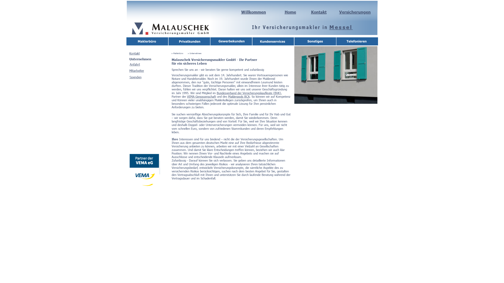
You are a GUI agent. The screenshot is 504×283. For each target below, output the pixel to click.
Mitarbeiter (136, 71)
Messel (341, 27)
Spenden (136, 77)
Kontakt (134, 53)
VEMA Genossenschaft (201, 96)
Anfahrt (135, 64)
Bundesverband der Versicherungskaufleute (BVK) (249, 93)
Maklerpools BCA (239, 96)
